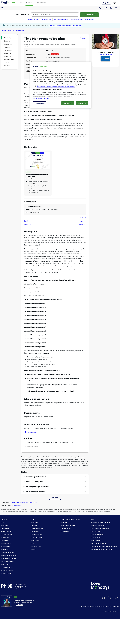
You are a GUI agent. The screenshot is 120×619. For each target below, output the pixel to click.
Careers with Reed (96, 540)
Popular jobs (35, 531)
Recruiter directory (37, 528)
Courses (29, 3)
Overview (7, 41)
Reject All (67, 103)
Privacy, (103, 606)
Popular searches (36, 534)
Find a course (22, 14)
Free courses (89, 20)
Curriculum (7, 47)
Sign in (115, 3)
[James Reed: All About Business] (6, 601)
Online (3, 30)
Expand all (82, 217)
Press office (65, 531)
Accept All (82, 103)
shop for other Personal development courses (65, 25)
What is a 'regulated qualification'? (36, 487)
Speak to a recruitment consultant (101, 549)
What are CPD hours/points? (33, 482)
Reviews (7, 66)
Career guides (5, 564)
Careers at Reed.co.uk (68, 525)
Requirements (9, 59)
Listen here (19, 604)
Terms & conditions (112, 606)
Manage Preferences (86, 606)
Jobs (20, 3)
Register (106, 3)
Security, (97, 606)
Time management (31, 502)
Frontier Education (105, 54)
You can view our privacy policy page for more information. (56, 87)
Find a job (34, 525)
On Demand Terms (6, 567)
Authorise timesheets (97, 525)
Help (2, 522)
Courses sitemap (6, 573)
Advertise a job (36, 546)
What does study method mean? (34, 477)
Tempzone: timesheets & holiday (101, 522)
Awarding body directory (9, 555)
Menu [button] (3, 8)
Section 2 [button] (54, 225)
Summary (7, 38)
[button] (60, 54)
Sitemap (33, 549)
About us (64, 522)
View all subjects (6, 531)
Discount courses (33, 20)
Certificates (8, 44)
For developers (65, 528)
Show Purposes (39, 103)
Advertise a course (7, 570)
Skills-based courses (7, 561)
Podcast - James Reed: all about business (104, 546)
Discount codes (5, 543)
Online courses (46, 20)
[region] (60, 85)
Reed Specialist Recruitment (100, 528)
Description (8, 51)
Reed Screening (96, 537)
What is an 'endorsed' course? (34, 492)
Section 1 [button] (54, 221)
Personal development (16, 30)
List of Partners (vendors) (41, 98)
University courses (76, 20)
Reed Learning (95, 531)
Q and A (6, 62)
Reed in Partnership (97, 534)
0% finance (4, 549)
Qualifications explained (8, 558)
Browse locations (36, 537)
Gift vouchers (5, 546)
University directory (7, 552)
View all (55, 498)
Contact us (4, 525)
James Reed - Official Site (99, 543)
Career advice (41, 3)
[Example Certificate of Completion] (38, 161)
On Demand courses (61, 20)
